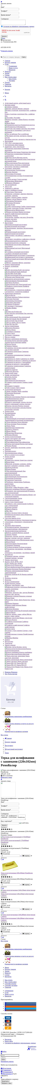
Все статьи (4, 735)
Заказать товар (7, 777)
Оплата (7, 82)
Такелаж (7, 524)
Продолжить (5, 1081)
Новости (8, 71)
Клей (6, 268)
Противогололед (10, 451)
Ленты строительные (12, 326)
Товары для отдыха (11, 560)
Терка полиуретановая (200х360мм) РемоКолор (17, 873)
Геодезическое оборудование (14, 145)
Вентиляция (9, 141)
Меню (7, 93)
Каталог (7, 89)
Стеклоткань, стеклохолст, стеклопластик (19, 522)
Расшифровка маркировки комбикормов (18, 716)
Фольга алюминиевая (12, 582)
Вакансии (12, 70)
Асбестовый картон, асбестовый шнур (18, 103)
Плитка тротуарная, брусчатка (15, 438)
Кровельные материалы (13, 293)
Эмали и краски (10, 645)
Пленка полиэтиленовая (13, 437)
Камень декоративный (12, 264)
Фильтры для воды (11, 578)
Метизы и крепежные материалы (16, 339)
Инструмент (9, 223)
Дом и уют (8, 186)
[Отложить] (2, 859)
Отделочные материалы (13, 389)
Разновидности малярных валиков (16, 731)
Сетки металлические (12, 500)
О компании (13, 66)
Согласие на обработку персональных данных (18, 26)
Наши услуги (13, 68)
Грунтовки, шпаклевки (12, 168)
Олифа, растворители (12, 375)
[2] (3, 829)
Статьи (7, 75)
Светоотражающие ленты (13, 498)
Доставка (12, 80)
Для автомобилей (10, 185)
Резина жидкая (10, 456)
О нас (7, 64)
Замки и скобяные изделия (14, 190)
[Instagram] (5, 1010)
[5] (9, 829)
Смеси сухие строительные (14, 502)
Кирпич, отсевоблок (11, 266)
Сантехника (9, 458)
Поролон (8, 449)
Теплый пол (9, 554)
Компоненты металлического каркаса (17, 279)
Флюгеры (8, 580)
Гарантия (8, 84)
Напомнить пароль (7, 1061)
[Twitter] (5, 1008)
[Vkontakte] (5, 1003)
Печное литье (9, 411)
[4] (7, 829)
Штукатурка (9, 641)
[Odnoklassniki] (5, 1006)
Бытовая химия (10, 105)
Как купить (12, 79)
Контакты (8, 86)
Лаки (6, 310)
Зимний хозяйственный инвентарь (16, 214)
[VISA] (8, 1019)
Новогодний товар (11, 373)
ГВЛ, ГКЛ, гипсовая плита (14, 143)
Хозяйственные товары (12, 583)
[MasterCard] (8, 1022)
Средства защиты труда (13, 518)
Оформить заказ (6, 1083)
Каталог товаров (10, 62)
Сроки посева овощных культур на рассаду (19, 723)
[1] (2, 829)
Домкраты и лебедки (12, 188)
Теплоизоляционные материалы (15, 531)
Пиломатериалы (10, 413)
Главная (7, 61)
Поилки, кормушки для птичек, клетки (18, 447)
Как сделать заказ (10, 77)
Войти (3, 1059)
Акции (7, 73)
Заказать (4, 36)
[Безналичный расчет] (8, 1029)
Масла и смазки (10, 337)
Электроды (8, 643)
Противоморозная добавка (14, 453)
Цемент (7, 640)
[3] (5, 829)
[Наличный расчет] (8, 1025)
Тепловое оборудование (13, 525)
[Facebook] (5, 1005)
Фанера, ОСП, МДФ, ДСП (14, 562)
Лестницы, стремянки (12, 335)
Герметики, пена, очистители (14, 147)
